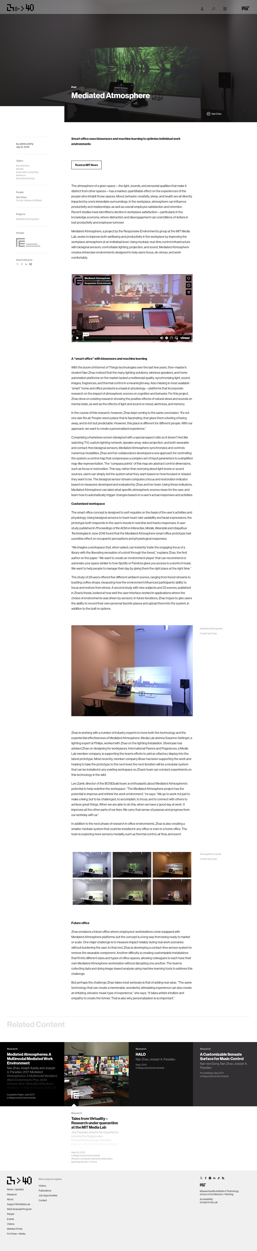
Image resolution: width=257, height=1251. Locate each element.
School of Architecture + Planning (216, 1194)
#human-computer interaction (86, 1158)
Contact (43, 1200)
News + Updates (15, 1189)
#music (84, 1161)
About (10, 1199)
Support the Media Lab (18, 1204)
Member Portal (14, 1228)
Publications (45, 1190)
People (10, 1214)
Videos (10, 1224)
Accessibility (206, 1199)
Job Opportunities (48, 1195)
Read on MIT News (86, 165)
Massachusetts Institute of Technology (219, 1191)
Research (12, 1194)
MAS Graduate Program (19, 1209)
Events (10, 1219)
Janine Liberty (26, 143)
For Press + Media (16, 1233)
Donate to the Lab (209, 1202)
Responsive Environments (22, 1097)
